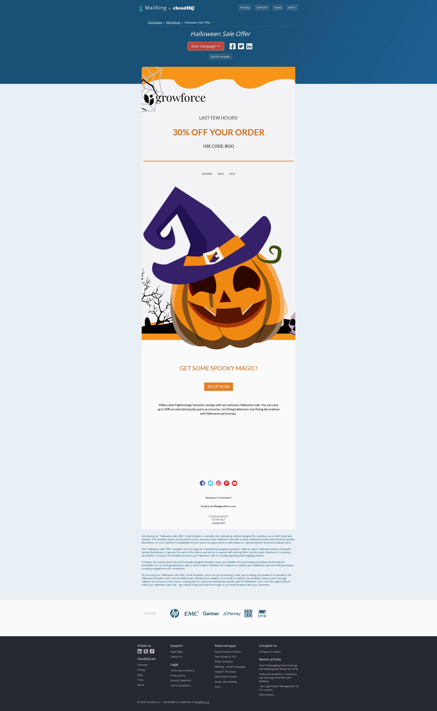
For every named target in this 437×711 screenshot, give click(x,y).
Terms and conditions (182, 670)
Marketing (173, 22)
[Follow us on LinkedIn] (139, 651)
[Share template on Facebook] (233, 48)
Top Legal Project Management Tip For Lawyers (279, 688)
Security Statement (180, 680)
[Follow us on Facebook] (152, 651)
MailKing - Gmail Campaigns (230, 666)
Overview (142, 664)
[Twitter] (210, 483)
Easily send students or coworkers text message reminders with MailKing (278, 677)
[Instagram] (218, 483)
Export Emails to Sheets (228, 651)
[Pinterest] (226, 483)
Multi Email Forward (226, 676)
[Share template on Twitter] (241, 48)
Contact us (176, 656)
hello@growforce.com (224, 506)
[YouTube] (234, 483)
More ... (219, 686)
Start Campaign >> (206, 46)
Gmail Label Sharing (226, 681)
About (140, 684)
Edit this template (220, 56)
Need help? (176, 651)
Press (140, 679)
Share (278, 7)
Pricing (245, 7)
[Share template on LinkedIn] (249, 48)
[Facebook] (202, 483)
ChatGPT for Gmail (225, 671)
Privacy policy (177, 675)
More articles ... (267, 694)
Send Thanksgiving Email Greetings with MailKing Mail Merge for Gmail (278, 667)
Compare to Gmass (270, 651)
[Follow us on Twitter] (146, 651)
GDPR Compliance (180, 685)
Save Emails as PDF (226, 656)
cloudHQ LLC (202, 702)
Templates (155, 22)
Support (261, 7)
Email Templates (224, 661)
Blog (140, 675)
